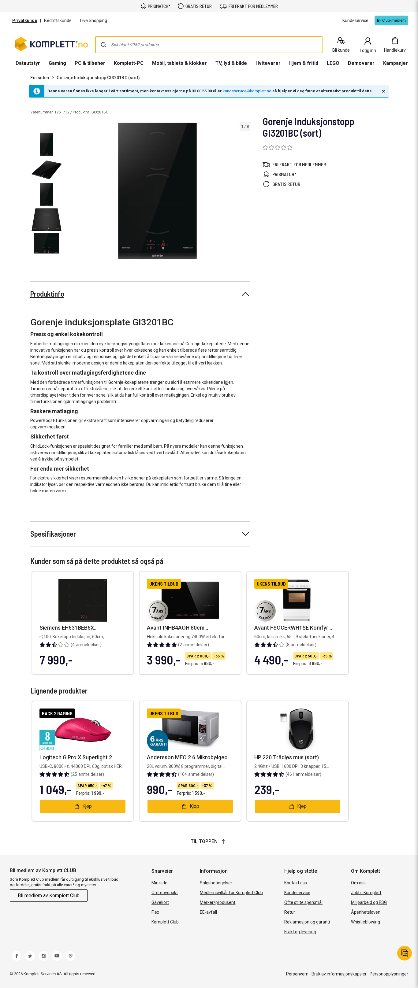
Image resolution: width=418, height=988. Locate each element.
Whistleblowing (365, 922)
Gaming (57, 63)
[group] (157, 190)
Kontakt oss (295, 882)
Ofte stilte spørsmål (303, 902)
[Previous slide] (69, 192)
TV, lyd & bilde (231, 63)
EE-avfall (208, 912)
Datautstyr (28, 63)
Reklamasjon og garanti (307, 922)
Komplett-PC (129, 63)
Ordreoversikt (164, 892)
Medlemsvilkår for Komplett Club (231, 892)
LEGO (333, 63)
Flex (155, 912)
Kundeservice (297, 892)
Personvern (297, 973)
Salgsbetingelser (216, 882)
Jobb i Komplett (366, 892)
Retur (289, 912)
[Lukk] (383, 91)
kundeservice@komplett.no (247, 91)
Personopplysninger (389, 973)
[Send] (103, 45)
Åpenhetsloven (365, 912)
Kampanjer (395, 63)
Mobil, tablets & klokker (179, 63)
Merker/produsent (217, 902)
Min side (159, 882)
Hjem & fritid (303, 63)
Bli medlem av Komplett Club (49, 895)
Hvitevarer (268, 63)
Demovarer (361, 63)
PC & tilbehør (90, 63)
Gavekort (160, 902)
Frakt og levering (300, 931)
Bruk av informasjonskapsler (339, 973)
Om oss (358, 882)
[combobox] (209, 44)
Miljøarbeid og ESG (369, 902)
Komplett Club (165, 922)
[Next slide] (244, 192)
